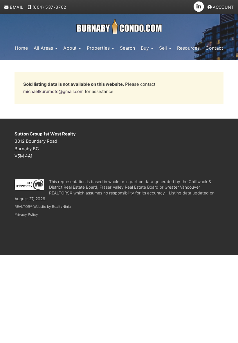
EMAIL (16, 7)
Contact (214, 48)
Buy (145, 48)
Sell (163, 48)
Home (21, 48)
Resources (188, 48)
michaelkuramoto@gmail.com (53, 91)
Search (127, 48)
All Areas (44, 48)
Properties (99, 48)
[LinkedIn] (199, 6)
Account (223, 7)
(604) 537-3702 (48, 7)
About (70, 48)
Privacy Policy (26, 214)
